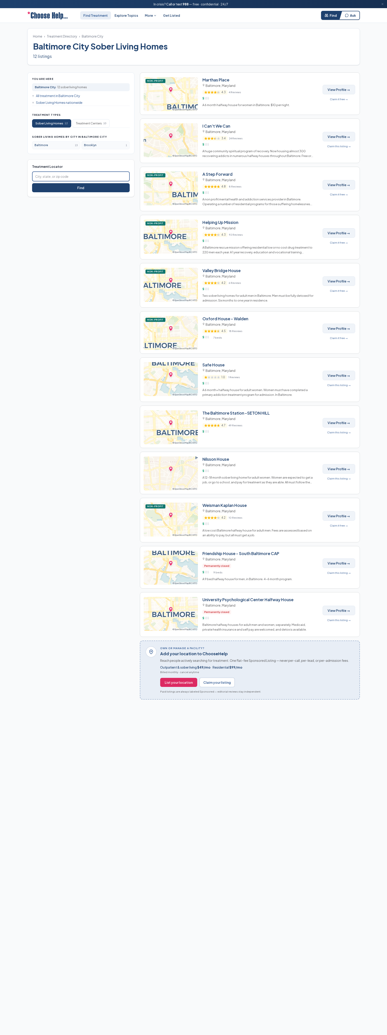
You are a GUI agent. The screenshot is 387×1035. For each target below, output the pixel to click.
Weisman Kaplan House (224, 505)
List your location (179, 682)
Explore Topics (126, 15)
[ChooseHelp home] (47, 15)
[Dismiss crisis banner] (382, 4)
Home (37, 36)
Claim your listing (217, 682)
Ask (353, 15)
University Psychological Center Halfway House (247, 599)
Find (333, 15)
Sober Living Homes (51, 123)
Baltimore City (92, 36)
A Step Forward (217, 174)
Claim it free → (339, 99)
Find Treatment (95, 15)
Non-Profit (156, 80)
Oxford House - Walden (225, 318)
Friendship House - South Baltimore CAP (240, 553)
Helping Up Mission (220, 222)
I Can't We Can (216, 125)
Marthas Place (215, 79)
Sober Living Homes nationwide (59, 102)
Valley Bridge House (221, 270)
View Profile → (339, 90)
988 (186, 4)
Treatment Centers (91, 123)
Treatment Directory (62, 36)
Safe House (213, 364)
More (149, 15)
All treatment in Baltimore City (58, 96)
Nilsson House (215, 459)
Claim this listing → (339, 146)
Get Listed (171, 15)
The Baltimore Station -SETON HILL (236, 412)
